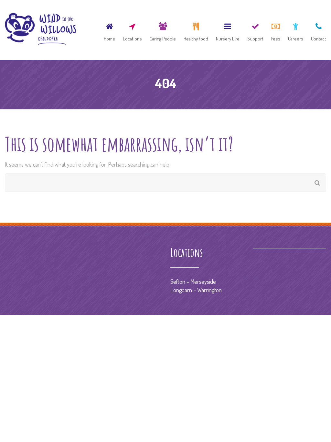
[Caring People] (162, 30)
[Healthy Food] (195, 30)
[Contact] (317, 30)
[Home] (109, 30)
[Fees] (275, 30)
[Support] (255, 30)
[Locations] (132, 30)
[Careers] (295, 30)
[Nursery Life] (228, 30)
